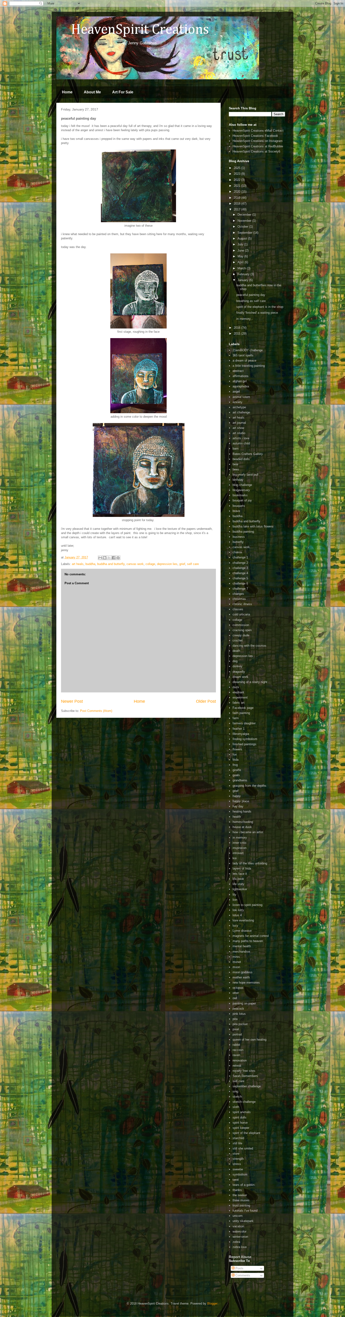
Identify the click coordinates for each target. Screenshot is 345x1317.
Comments (242, 1275)
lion (235, 899)
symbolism (240, 1174)
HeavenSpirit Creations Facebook (255, 135)
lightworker (240, 889)
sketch (237, 1096)
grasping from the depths (249, 785)
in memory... (244, 319)
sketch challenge (244, 1101)
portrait (237, 1034)
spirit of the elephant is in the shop (259, 307)
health (237, 816)
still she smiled (243, 1148)
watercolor (239, 1231)
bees (236, 469)
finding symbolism (245, 739)
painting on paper (244, 1003)
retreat (237, 1065)
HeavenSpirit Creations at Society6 (256, 151)
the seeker (240, 1195)
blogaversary (241, 490)
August (243, 238)
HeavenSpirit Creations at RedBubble (258, 146)
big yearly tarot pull (245, 474)
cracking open (242, 630)
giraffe (237, 770)
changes (238, 594)
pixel (236, 1029)
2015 (237, 333)
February (244, 274)
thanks (237, 1190)
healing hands (242, 811)
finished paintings (244, 744)
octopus (238, 987)
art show (238, 428)
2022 (237, 180)
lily (234, 894)
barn (235, 448)
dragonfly (239, 671)
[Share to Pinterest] (118, 557)
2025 (237, 168)
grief (182, 564)
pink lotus (239, 1013)
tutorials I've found (245, 1210)
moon (236, 967)
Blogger (212, 1303)
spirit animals (242, 1112)
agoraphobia (241, 386)
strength (238, 1158)
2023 (237, 174)
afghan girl (240, 381)
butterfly (238, 542)
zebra (236, 1242)
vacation (238, 1226)
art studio (239, 433)
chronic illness (242, 604)
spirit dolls (239, 1117)
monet (237, 962)
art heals (78, 564)
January (243, 280)
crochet (238, 640)
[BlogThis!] (104, 557)
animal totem (241, 397)
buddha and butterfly (111, 564)
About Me (92, 92)
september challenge (247, 1086)
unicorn (237, 1216)
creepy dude (241, 635)
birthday (238, 479)
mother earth (241, 977)
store (236, 1153)
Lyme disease (242, 930)
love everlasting (243, 920)
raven (236, 1055)
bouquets (239, 506)
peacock (238, 1008)
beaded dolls (241, 459)
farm (236, 718)
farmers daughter (244, 723)
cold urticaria (241, 614)
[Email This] (100, 557)
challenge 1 (240, 557)
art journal (239, 422)
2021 (237, 185)
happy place (241, 801)
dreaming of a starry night (250, 682)
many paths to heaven (248, 941)
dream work (240, 677)
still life (237, 1143)
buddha (90, 564)
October (243, 226)
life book (238, 879)
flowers (237, 749)
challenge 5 (240, 578)
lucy (235, 925)
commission (241, 625)
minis (236, 956)
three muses (241, 1200)
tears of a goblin (243, 1185)
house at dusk (242, 827)
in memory (240, 837)
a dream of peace (244, 360)
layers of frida (242, 868)
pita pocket (240, 1024)
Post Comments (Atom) (96, 711)
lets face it (240, 873)
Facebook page (243, 708)
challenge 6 (240, 583)
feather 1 (239, 728)
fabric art (239, 702)
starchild (238, 1138)
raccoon (238, 1050)
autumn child (241, 443)
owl (235, 998)
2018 (237, 203)
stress (237, 1164)
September (245, 232)
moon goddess (243, 972)
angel (236, 391)
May (241, 256)
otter (236, 993)
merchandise (241, 951)
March (242, 268)
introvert (238, 853)
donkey (237, 666)
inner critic (240, 842)
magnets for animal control (251, 936)
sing (235, 1091)
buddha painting (243, 531)
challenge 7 (240, 588)
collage (150, 564)
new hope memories (246, 982)
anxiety (237, 402)
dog (235, 661)
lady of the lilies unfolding (250, 863)
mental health (242, 946)
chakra (237, 552)
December (245, 214)
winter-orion (240, 1236)
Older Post (206, 701)
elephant (238, 692)
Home (67, 92)
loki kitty (238, 910)
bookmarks (240, 495)
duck (236, 687)
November (245, 220)
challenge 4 (240, 573)
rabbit (236, 1044)
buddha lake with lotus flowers (253, 526)
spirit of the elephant (246, 1133)
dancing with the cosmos (249, 645)
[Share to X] (109, 557)
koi (235, 858)
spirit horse (240, 1122)
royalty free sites (244, 1071)
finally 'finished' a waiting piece (257, 312)
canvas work (135, 564)
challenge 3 (240, 568)
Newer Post (72, 701)
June (241, 250)
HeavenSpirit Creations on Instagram (258, 141)
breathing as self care (251, 301)
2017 (237, 209)
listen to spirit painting (247, 905)
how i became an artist (248, 832)
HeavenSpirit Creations (134, 30)
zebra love (240, 1247)
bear (235, 464)
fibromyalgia (241, 734)
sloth (236, 1107)
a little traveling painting (249, 365)
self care (193, 564)
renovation (240, 1060)
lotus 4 (237, 915)
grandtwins (240, 780)
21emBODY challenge (248, 350)
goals (236, 775)
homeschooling (243, 822)
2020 (237, 191)
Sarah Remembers (245, 1076)
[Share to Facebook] (113, 557)
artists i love (241, 438)
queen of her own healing (249, 1039)
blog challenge (242, 485)
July (241, 244)
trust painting (241, 1205)
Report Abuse (240, 1257)
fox (235, 754)
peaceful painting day (250, 295)
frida (235, 759)
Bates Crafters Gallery (248, 454)
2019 (237, 197)
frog (235, 765)
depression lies (167, 564)
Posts (238, 1268)
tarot (236, 1179)
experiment (240, 697)
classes (238, 609)
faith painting (241, 713)
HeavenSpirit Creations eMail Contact (258, 130)
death (236, 651)
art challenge (241, 412)
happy (237, 796)
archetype (239, 407)
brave (236, 511)
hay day (238, 806)
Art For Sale (122, 92)
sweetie (238, 1169)
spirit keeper (241, 1128)
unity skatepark (243, 1221)
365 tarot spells (243, 355)
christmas (239, 599)
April (241, 262)
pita (235, 1019)
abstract (238, 371)
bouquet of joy (242, 500)
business (239, 536)
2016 (237, 327)
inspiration (239, 848)
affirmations (241, 376)
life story (238, 884)
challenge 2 (240, 563)
